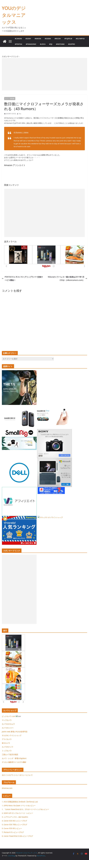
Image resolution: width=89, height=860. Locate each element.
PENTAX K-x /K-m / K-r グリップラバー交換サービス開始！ (24, 279)
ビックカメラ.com (8, 716)
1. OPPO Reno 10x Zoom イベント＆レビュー (18, 805)
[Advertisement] (44, 74)
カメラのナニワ (7, 747)
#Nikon (38, 38)
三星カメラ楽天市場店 (10, 754)
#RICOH (58, 38)
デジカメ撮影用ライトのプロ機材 (14, 762)
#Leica (42, 44)
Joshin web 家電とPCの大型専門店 (14, 731)
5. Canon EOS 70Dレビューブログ (14, 824)
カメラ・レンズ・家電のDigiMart (14, 758)
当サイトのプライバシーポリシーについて (17, 775)
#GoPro (71, 44)
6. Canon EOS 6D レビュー (12, 828)
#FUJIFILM (68, 38)
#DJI (50, 44)
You (20, 114)
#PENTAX (18, 44)
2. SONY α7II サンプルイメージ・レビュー (17, 813)
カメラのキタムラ (8, 724)
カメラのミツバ (7, 728)
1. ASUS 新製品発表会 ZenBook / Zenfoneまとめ (20, 802)
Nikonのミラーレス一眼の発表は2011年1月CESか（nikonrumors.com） (66, 279)
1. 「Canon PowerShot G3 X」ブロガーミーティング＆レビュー (25, 809)
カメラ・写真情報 (9, 98)
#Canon (18, 38)
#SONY (28, 38)
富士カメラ (6, 743)
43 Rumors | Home (21, 132)
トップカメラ (7, 751)
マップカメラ (7, 720)
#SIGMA (48, 38)
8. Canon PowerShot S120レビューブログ (17, 836)
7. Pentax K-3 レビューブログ (13, 832)
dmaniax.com (7, 788)
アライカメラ (7, 739)
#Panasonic (31, 44)
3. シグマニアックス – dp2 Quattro (15, 817)
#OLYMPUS (80, 38)
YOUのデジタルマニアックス (14, 15)
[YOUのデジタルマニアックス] (4, 41)
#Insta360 (60, 44)
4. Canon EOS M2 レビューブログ (14, 821)
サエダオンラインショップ (11, 735)
